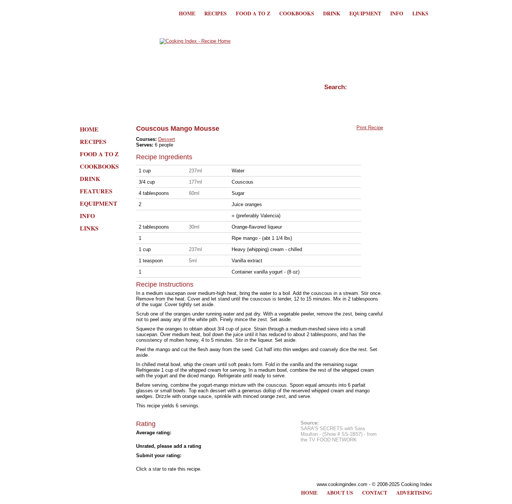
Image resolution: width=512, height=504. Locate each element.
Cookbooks (296, 13)
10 (207, 462)
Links (420, 13)
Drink (331, 13)
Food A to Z (253, 13)
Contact (374, 493)
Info (396, 13)
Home (187, 13)
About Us (339, 493)
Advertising (414, 493)
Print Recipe (369, 127)
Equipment (365, 13)
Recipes (215, 13)
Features (96, 191)
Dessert (166, 139)
